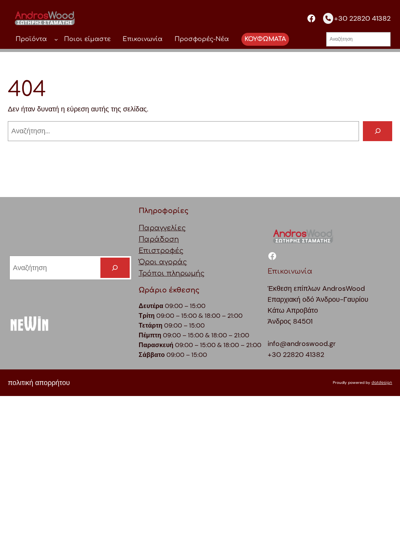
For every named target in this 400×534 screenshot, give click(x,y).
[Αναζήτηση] (377, 131)
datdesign (381, 382)
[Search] (115, 268)
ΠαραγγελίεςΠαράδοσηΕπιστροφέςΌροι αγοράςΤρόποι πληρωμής (172, 251)
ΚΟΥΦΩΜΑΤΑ (265, 39)
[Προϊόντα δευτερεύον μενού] (56, 39)
